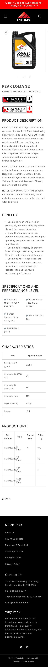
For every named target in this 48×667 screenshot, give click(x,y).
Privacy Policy (12, 564)
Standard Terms (13, 557)
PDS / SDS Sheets (14, 539)
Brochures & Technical (16, 545)
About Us (9, 532)
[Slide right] (30, 77)
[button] (6, 16)
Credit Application (14, 551)
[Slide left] (18, 77)
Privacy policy (28, 661)
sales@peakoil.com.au (17, 602)
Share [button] (8, 499)
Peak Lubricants (22, 658)
